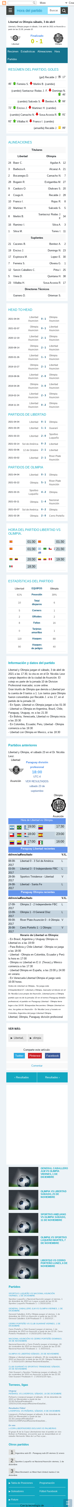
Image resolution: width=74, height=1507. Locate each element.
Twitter (19, 1055)
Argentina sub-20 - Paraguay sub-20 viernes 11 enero (39, 1453)
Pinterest (34, 1055)
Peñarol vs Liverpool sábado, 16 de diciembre (35, 1394)
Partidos (12, 59)
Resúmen (12, 51)
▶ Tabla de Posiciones (21, 1483)
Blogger (49, 1505)
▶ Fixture (13, 1499)
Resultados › (52, 1077)
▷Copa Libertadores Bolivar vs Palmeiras (32, 1428)
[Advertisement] (37, 1124)
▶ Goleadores (16, 1491)
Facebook (52, 1055)
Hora (57, 51)
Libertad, (19, 1037)
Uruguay (12, 1391)
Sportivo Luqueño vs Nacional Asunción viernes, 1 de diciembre (32, 1294)
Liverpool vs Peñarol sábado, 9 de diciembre (34, 1411)
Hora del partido (29, 10)
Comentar (36, 1065)
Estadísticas (28, 51)
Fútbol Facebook (48, 1491)
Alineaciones (44, 51)
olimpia (37, 1037)
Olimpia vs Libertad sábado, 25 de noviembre (34, 1354)
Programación (47, 1483)
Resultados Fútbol (17, 1408)
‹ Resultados (21, 1077)
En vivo (12, 1425)
